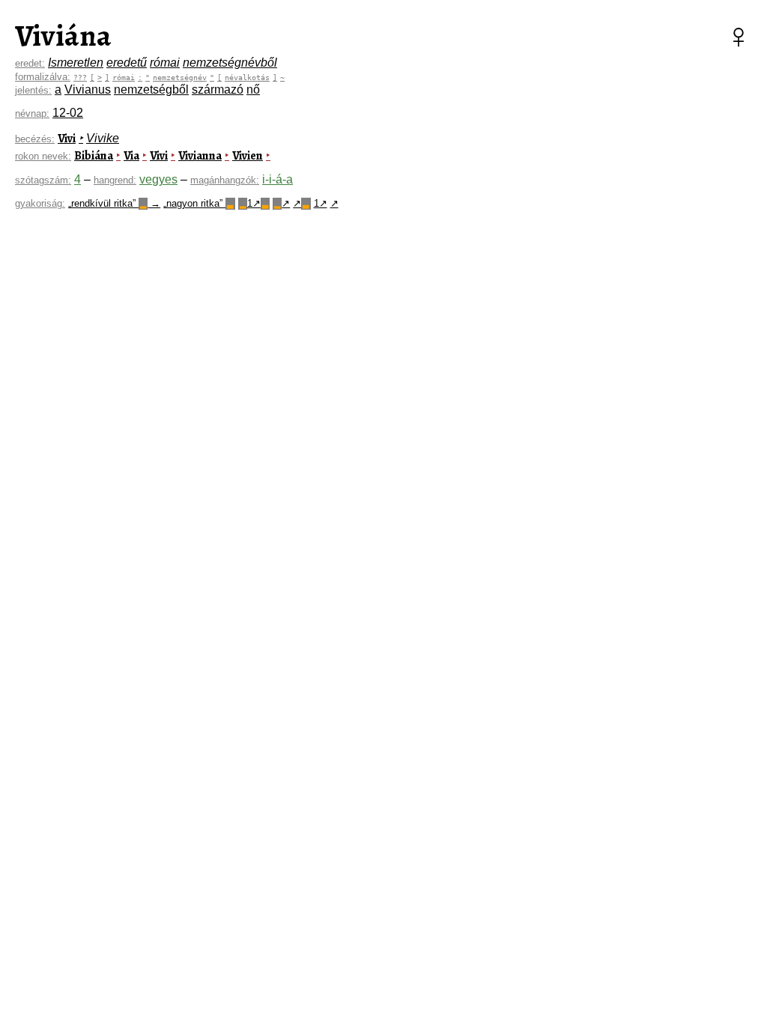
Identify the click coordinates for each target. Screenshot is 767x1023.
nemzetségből (151, 89)
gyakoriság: (40, 203)
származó (217, 89)
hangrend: (115, 180)
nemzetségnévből (230, 62)
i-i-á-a (277, 179)
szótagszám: (43, 180)
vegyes (158, 179)
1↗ (254, 203)
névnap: (32, 113)
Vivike (102, 138)
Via (131, 156)
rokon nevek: (43, 156)
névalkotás (247, 77)
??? (80, 77)
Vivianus (87, 89)
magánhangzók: (224, 180)
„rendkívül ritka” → (114, 203)
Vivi (67, 138)
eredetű (126, 62)
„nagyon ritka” (198, 203)
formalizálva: (42, 76)
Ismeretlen (75, 62)
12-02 (67, 112)
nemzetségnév (180, 77)
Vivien (247, 156)
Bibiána (93, 156)
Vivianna (200, 156)
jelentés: (33, 90)
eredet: (30, 63)
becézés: (35, 139)
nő (253, 89)
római (165, 62)
